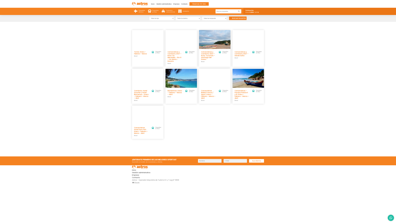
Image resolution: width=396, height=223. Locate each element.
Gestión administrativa (163, 4)
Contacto (184, 4)
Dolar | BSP (252, 11)
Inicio (153, 4)
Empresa (176, 4)
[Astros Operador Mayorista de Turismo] (140, 4)
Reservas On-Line (199, 4)
